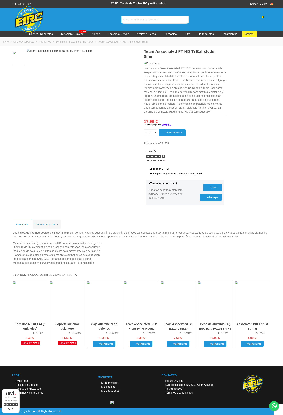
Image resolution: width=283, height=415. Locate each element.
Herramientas (206, 34)
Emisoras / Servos (118, 34)
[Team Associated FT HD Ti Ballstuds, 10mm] (223, 51)
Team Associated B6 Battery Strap (178, 326)
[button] (212, 187)
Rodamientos (229, 34)
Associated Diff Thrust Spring (252, 326)
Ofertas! (249, 34)
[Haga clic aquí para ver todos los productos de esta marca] (152, 63)
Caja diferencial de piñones (104, 326)
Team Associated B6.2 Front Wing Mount (141, 326)
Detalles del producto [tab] (47, 224)
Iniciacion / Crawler (73, 33)
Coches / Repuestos (41, 34)
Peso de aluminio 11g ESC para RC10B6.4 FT (215, 326)
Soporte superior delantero (67, 326)
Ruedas (95, 34)
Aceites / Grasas (146, 34)
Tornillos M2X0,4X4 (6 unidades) (30, 326)
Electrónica (170, 34)
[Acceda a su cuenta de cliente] (272, 19)
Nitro (187, 34)
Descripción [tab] (22, 224)
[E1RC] (252, 384)
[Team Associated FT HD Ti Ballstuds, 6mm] (218, 51)
